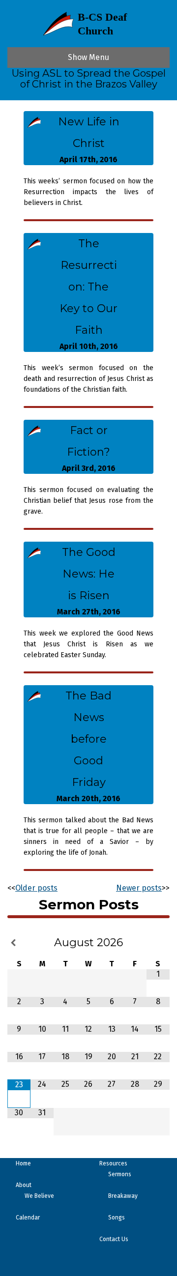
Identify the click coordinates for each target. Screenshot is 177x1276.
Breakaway (123, 1195)
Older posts (36, 888)
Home (23, 1163)
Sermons (119, 1174)
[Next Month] (158, 943)
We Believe (39, 1195)
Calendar (28, 1217)
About (23, 1185)
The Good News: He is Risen (89, 574)
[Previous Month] (18, 943)
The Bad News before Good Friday (88, 739)
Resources (113, 1163)
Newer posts (139, 888)
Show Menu (88, 57)
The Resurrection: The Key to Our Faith (88, 287)
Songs (116, 1217)
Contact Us (113, 1239)
